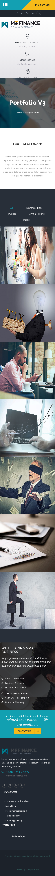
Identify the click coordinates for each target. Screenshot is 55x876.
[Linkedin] (22, 785)
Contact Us (25, 731)
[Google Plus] (16, 785)
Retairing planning (13, 820)
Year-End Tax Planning (17, 697)
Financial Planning (14, 702)
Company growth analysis (16, 801)
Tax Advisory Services (16, 693)
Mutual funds (10, 806)
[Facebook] (4, 785)
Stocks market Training (15, 811)
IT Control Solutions (15, 687)
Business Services (14, 683)
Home (19, 112)
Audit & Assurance (14, 678)
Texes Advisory (12, 815)
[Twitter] (10, 785)
